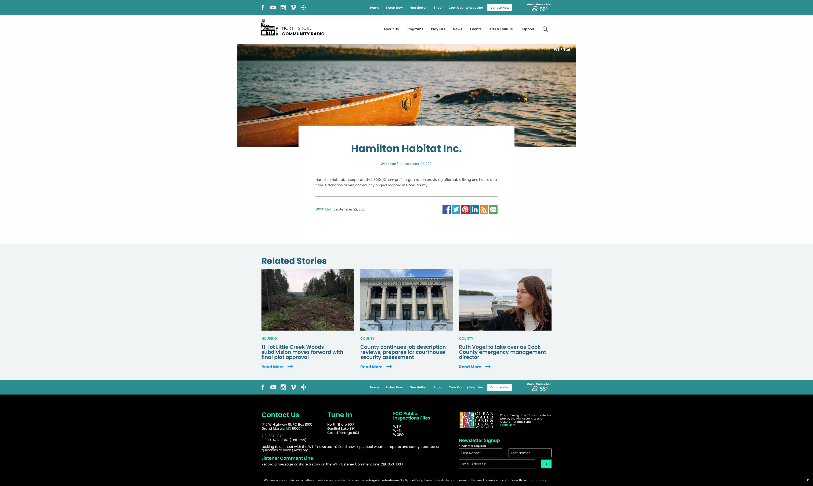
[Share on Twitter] (456, 209)
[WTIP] (294, 26)
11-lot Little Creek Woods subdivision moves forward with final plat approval (302, 352)
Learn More (508, 424)
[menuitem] (374, 7)
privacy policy (537, 480)
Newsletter (418, 8)
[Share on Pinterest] (465, 209)
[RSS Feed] (484, 209)
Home (374, 8)
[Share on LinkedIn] (474, 209)
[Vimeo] (293, 7)
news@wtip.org (295, 450)
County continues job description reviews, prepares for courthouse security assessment (403, 352)
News (457, 29)
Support (527, 29)
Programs (414, 29)
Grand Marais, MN (538, 4)
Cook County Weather (466, 8)
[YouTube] (273, 7)
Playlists (438, 29)
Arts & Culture (501, 29)
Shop (438, 8)
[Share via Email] (493, 209)
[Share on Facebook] (446, 209)
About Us (391, 29)
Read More (273, 367)
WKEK (397, 430)
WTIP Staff (389, 163)
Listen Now (394, 8)
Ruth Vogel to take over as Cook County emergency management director (502, 352)
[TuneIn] (303, 7)
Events (476, 29)
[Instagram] (283, 7)
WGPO (398, 434)
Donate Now (499, 8)
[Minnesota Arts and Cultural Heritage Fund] (476, 420)
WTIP (397, 426)
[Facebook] (263, 7)
